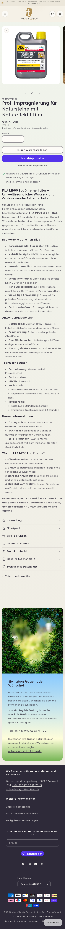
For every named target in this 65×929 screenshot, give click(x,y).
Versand (18, 128)
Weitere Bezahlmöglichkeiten (32, 165)
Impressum (34, 921)
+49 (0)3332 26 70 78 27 (33, 730)
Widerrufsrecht (54, 912)
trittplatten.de (18, 912)
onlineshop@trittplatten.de (25, 751)
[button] (32, 520)
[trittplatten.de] (29, 13)
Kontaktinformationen (15, 921)
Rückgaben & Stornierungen (22, 820)
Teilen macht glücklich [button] (18, 576)
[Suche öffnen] (52, 14)
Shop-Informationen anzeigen (23, 181)
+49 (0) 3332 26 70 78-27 (27, 785)
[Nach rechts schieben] (39, 93)
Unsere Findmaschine (18, 806)
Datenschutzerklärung (25, 916)
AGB (40, 916)
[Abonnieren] (55, 842)
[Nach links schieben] (26, 93)
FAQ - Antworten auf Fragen (22, 813)
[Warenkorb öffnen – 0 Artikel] (60, 14)
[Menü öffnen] (5, 14)
